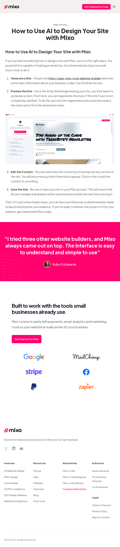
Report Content (101, 517)
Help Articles (60, 24)
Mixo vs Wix (69, 470)
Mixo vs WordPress (73, 483)
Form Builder (11, 483)
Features (9, 463)
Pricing (37, 470)
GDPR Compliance (14, 488)
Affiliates (38, 483)
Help (36, 476)
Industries (38, 488)
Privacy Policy (99, 511)
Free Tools (39, 501)
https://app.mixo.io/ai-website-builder (74, 78)
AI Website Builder (14, 470)
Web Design (11, 476)
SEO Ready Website (15, 495)
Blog (36, 495)
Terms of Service (101, 505)
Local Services (100, 486)
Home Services (100, 470)
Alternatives (70, 463)
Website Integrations (16, 501)
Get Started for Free (96, 6)
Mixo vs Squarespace (74, 476)
